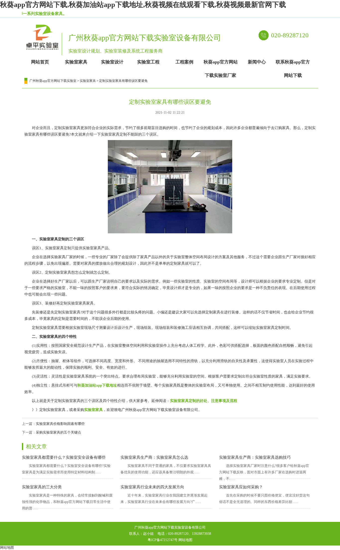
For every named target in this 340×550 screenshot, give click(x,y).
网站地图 (185, 540)
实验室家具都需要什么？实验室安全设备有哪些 (64, 457)
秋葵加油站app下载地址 (97, 385)
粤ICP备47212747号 (162, 540)
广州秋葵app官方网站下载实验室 (52, 81)
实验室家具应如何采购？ (241, 487)
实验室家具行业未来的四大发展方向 (152, 487)
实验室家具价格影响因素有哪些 (60, 424)
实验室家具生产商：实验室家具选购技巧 (255, 457)
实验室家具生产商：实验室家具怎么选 (154, 457)
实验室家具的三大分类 (42, 487)
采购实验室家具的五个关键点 (58, 432)
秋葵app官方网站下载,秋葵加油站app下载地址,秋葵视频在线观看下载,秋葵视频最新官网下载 (143, 4)
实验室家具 (88, 81)
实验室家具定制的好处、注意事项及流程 (203, 401)
